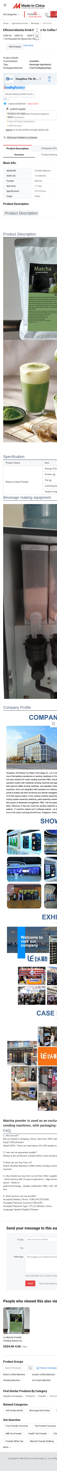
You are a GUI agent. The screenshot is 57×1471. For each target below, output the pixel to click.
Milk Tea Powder (14, 1433)
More (6, 1447)
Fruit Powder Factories (17, 1425)
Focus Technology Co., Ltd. (40, 1458)
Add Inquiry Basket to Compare (22, 137)
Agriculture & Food (20, 23)
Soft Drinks (47, 23)
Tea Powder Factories (45, 1425)
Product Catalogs (48, 1367)
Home (5, 23)
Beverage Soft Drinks (39, 1410)
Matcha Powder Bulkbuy (42, 1441)
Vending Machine (11, 1380)
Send (30, 1283)
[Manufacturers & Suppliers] (28, 5)
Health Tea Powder (37, 1433)
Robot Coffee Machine (14, 1374)
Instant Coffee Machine (43, 1374)
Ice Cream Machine (41, 1380)
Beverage (35, 23)
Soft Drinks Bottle (14, 1410)
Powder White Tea (14, 1441)
